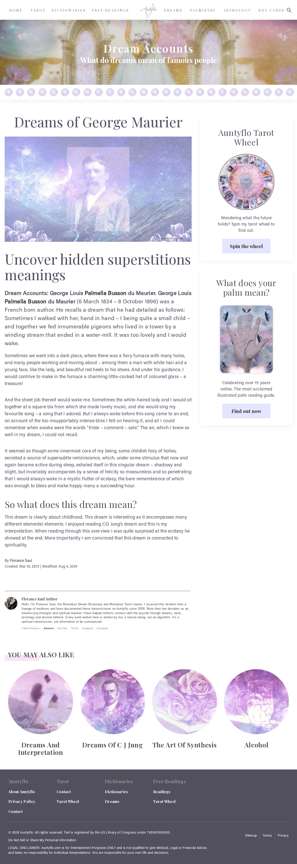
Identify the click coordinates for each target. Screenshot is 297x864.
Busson (117, 293)
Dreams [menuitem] (173, 10)
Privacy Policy (21, 801)
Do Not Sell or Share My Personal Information (42, 840)
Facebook (102, 628)
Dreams (112, 801)
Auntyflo (26, 833)
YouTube (62, 628)
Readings (161, 791)
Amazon (49, 628)
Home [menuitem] (16, 10)
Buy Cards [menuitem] (271, 10)
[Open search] (289, 10)
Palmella (96, 293)
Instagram (87, 628)
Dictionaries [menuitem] (69, 10)
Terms (267, 836)
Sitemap (251, 836)
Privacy (283, 836)
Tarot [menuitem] (38, 10)
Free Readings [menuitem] (110, 10)
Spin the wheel (246, 246)
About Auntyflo (21, 791)
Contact (15, 811)
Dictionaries (116, 791)
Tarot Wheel (68, 801)
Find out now (246, 411)
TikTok (74, 628)
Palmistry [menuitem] (203, 10)
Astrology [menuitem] (237, 10)
